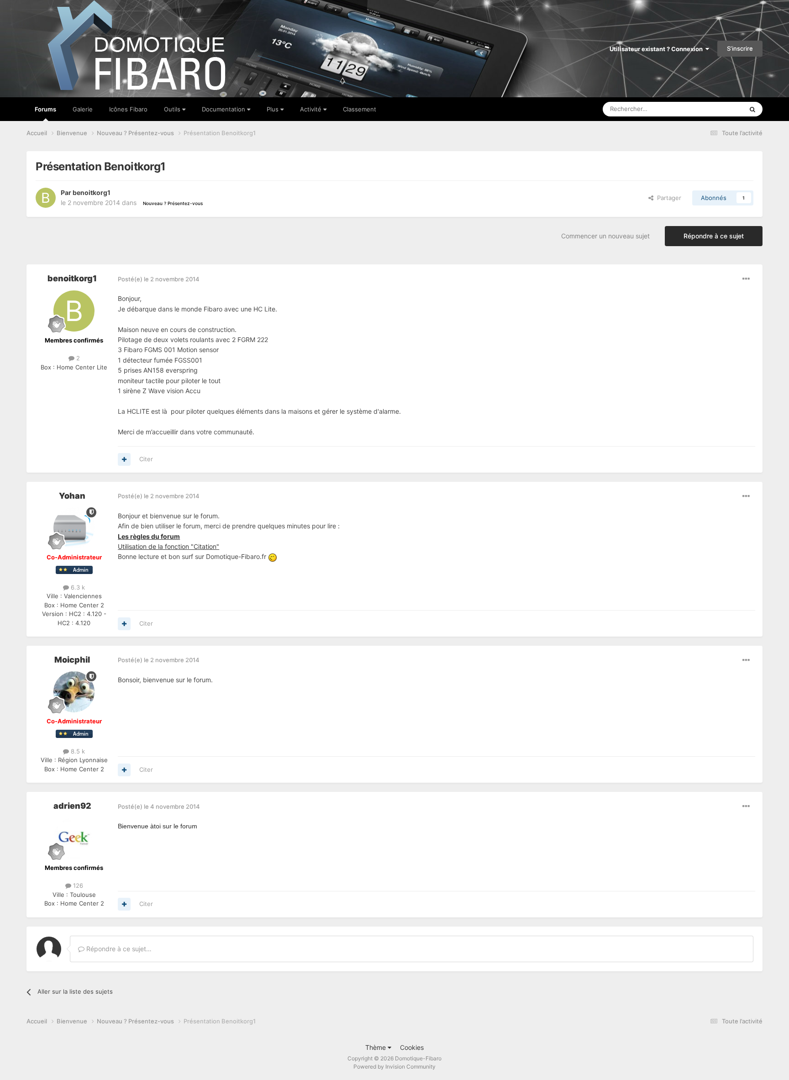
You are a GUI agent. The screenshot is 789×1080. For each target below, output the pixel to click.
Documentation (224, 109)
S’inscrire (740, 48)
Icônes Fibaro (128, 109)
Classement (359, 109)
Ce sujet (719, 108)
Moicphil (72, 659)
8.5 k (77, 751)
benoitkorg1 (91, 192)
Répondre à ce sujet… (118, 949)
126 (77, 885)
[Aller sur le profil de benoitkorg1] (46, 198)
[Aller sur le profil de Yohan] (74, 527)
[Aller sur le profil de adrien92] (74, 838)
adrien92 (72, 806)
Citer (146, 459)
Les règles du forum (149, 536)
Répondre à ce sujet (714, 236)
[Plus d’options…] (746, 279)
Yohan (72, 495)
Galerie (83, 109)
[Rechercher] (752, 109)
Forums (45, 109)
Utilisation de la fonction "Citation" (168, 546)
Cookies (412, 1047)
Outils (173, 109)
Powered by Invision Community (394, 1066)
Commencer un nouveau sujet (605, 236)
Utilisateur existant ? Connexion (657, 49)
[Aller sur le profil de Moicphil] (74, 691)
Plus (273, 109)
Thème (376, 1047)
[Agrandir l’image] (272, 556)
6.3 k (77, 587)
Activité (311, 109)
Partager (667, 197)
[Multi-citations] (124, 459)
